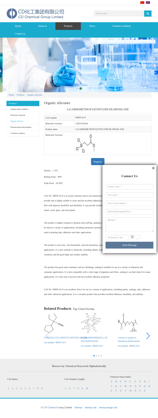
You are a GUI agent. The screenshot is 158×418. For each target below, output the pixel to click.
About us (42, 26)
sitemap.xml (90, 407)
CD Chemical (50, 407)
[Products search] (148, 13)
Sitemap (78, 407)
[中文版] (142, 2)
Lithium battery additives (19, 109)
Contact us (20, 33)
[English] (148, 2)
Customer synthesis (121, 26)
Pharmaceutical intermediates (20, 127)
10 (87, 388)
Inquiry (98, 161)
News (92, 26)
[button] (148, 335)
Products (68, 26)
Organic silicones (34, 95)
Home (18, 26)
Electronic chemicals (17, 115)
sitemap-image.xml (108, 407)
